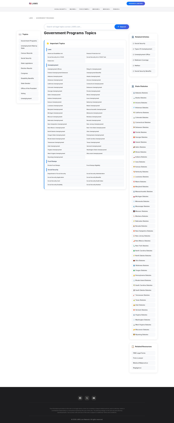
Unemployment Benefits (94, 72)
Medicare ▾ (96, 9)
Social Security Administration (96, 173)
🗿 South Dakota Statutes (142, 290)
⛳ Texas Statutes (139, 300)
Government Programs (29, 41)
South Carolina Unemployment (96, 139)
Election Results (26, 68)
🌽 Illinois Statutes (139, 152)
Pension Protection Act (93, 53)
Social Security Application (56, 177)
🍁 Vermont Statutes (140, 310)
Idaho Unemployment (54, 94)
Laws (49, 49)
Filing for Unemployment (94, 69)
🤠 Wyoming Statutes (140, 334)
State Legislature (27, 63)
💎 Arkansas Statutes (140, 107)
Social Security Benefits (94, 177)
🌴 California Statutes (141, 112)
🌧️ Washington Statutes (141, 320)
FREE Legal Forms (139, 353)
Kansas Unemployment (54, 102)
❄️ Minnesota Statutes (141, 201)
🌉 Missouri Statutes (140, 211)
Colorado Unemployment (55, 87)
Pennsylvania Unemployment (95, 135)
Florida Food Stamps (54, 165)
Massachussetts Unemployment (96, 109)
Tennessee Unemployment (56, 142)
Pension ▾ (116, 9)
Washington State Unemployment (97, 149)
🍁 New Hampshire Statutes (143, 231)
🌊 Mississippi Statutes (141, 206)
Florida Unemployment (93, 91)
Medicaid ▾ (106, 9)
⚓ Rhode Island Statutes (142, 280)
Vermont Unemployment (94, 146)
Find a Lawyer (138, 358)
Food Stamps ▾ (84, 9)
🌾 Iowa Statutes (139, 162)
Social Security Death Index (95, 181)
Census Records (26, 53)
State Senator (25, 83)
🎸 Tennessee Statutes (141, 295)
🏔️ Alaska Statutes (139, 98)
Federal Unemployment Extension (58, 72)
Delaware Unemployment (94, 87)
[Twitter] (87, 398)
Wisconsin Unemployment (94, 153)
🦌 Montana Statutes (140, 216)
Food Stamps (52, 161)
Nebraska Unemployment (55, 120)
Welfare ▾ (73, 9)
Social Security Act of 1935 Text (96, 57)
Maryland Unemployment (55, 109)
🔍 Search (122, 27)
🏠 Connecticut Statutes (142, 122)
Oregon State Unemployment (56, 135)
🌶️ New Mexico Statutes (141, 241)
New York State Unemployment (96, 127)
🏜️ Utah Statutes (139, 305)
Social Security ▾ (60, 9)
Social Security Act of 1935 (56, 57)
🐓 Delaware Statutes (141, 127)
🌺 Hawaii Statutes (140, 142)
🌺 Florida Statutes (140, 132)
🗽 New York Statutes (141, 246)
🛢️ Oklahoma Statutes (141, 265)
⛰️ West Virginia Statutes (142, 325)
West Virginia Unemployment (56, 153)
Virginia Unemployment (55, 149)
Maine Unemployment (93, 105)
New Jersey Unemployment (95, 124)
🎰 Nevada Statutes (140, 226)
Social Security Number (94, 184)
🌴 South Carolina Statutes (142, 285)
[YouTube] (94, 398)
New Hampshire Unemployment (57, 124)
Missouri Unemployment (55, 116)
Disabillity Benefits (27, 78)
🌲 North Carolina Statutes (142, 250)
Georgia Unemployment (55, 91)
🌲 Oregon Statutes (140, 270)
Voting (23, 93)
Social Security (26, 58)
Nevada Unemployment (94, 120)
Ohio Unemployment (93, 131)
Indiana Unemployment (54, 98)
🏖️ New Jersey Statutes (141, 236)
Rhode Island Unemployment (56, 139)
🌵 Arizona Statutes (140, 103)
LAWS (31, 18)
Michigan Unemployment (55, 113)
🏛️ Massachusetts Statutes (143, 191)
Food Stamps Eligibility (93, 165)
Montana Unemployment (94, 116)
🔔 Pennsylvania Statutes (142, 275)
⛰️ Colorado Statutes (140, 117)
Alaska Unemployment (93, 76)
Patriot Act (51, 61)
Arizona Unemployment (94, 80)
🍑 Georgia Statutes (140, 137)
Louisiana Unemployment (55, 105)
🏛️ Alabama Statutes (140, 93)
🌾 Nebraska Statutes (141, 221)
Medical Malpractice (140, 363)
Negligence (137, 368)
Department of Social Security (57, 173)
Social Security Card (54, 181)
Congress (24, 73)
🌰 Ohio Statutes (139, 260)
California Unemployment (55, 83)
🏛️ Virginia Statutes (140, 315)
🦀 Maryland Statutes (140, 186)
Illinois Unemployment (93, 94)
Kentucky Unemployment (94, 102)
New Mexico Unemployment (56, 127)
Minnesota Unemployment (94, 113)
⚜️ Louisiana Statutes (141, 177)
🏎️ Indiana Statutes (140, 157)
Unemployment (26, 98)
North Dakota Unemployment (56, 131)
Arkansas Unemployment (55, 80)
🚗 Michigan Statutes (140, 196)
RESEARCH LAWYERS (136, 3)
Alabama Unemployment (55, 76)
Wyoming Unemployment (55, 157)
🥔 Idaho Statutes (139, 147)
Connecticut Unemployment (95, 83)
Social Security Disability (55, 184)
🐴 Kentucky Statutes (140, 172)
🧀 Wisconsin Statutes (141, 329)
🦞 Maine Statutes (139, 181)
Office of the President (29, 88)
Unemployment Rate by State (29, 47)
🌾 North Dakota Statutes (142, 255)
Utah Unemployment (54, 146)
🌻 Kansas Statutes (140, 167)
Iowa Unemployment (93, 98)
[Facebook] (80, 398)
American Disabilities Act (55, 53)
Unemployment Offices (55, 69)
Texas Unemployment (93, 142)
